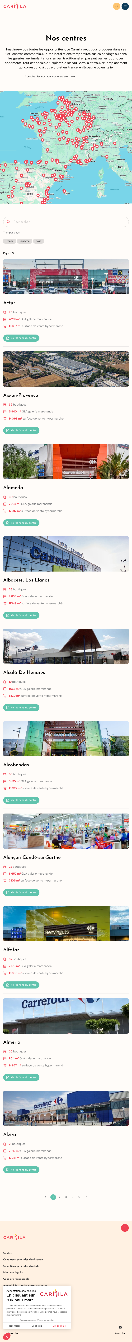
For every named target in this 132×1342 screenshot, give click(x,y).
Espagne (25, 241)
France (10, 241)
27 (79, 1197)
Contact (8, 1253)
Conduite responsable (16, 1279)
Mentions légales (13, 1272)
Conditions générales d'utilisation (23, 1259)
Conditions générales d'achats (21, 1266)
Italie (38, 241)
